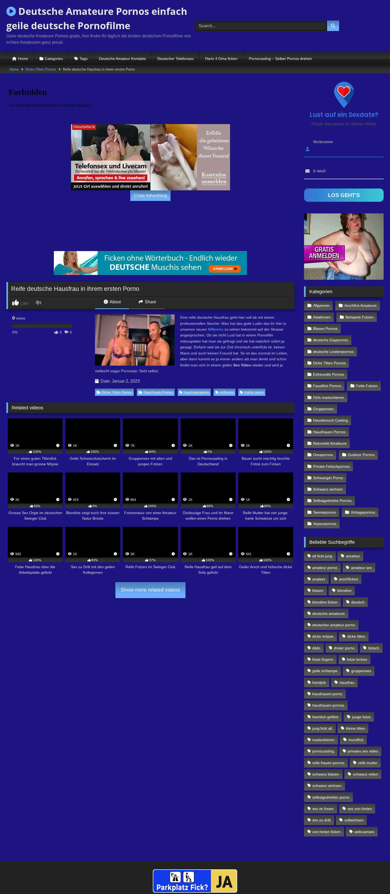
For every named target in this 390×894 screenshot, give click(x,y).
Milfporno (215, 329)
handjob (319, 682)
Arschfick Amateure (360, 305)
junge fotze (361, 717)
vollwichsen (353, 820)
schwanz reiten (365, 774)
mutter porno (253, 392)
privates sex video (363, 751)
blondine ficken (324, 602)
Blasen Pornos (325, 328)
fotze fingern (322, 659)
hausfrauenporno (196, 392)
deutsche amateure (328, 613)
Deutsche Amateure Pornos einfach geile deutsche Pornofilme (96, 18)
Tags (84, 58)
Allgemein (321, 305)
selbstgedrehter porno (330, 797)
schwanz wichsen (326, 785)
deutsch (358, 602)
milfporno (227, 392)
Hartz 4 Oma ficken (221, 58)
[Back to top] (373, 878)
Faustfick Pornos (327, 386)
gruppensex (361, 671)
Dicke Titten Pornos (40, 69)
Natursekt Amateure (329, 443)
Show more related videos (150, 590)
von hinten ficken (326, 832)
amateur (353, 556)
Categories (54, 58)
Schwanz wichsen (328, 489)
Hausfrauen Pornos (158, 392)
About (115, 302)
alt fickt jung (322, 556)
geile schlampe (324, 671)
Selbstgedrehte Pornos (332, 500)
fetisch (373, 648)
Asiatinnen (322, 317)
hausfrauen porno (327, 694)
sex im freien (323, 809)
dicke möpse (322, 636)
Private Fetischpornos (331, 466)
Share (150, 302)
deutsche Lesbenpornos (333, 351)
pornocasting (323, 751)
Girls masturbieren (328, 397)
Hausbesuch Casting (330, 420)
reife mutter (368, 763)
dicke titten (356, 636)
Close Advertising (150, 195)
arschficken (348, 579)
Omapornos (323, 455)
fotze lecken (357, 659)
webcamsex (364, 832)
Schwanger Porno (328, 478)
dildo (316, 648)
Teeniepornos (324, 512)
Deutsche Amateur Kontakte (122, 58)
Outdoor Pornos (361, 455)
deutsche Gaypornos (330, 340)
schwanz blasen (325, 774)
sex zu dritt (321, 820)
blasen (317, 590)
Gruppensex (323, 409)
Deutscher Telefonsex (175, 58)
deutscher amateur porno (333, 625)
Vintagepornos (363, 512)
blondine (344, 590)
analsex (318, 579)
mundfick (355, 740)
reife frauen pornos (328, 763)
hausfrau (347, 682)
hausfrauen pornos (328, 705)
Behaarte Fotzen (359, 317)
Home (23, 58)
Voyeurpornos (324, 524)
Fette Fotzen (367, 386)
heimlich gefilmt (325, 717)
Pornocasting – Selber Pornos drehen (280, 58)
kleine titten (355, 728)
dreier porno (344, 648)
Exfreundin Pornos (328, 374)
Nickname (323, 141)
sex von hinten (360, 809)
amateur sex (361, 568)
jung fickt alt (322, 728)
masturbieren (323, 740)
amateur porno (324, 568)
